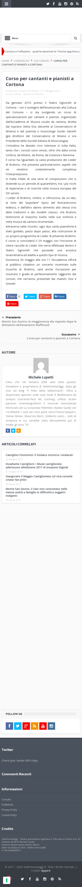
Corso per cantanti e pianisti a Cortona (53, 338)
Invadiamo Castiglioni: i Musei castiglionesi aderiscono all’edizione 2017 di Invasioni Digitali (37, 465)
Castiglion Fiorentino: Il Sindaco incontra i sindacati (39, 455)
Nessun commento (33, 94)
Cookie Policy (9, 815)
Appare (46, 870)
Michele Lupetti (40, 377)
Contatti (6, 799)
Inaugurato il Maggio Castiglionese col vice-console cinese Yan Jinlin (39, 477)
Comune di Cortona (28, 90)
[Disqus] (41, 556)
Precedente (13, 317)
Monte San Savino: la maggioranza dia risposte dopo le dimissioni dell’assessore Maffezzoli (39, 323)
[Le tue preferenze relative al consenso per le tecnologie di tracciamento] (6, 880)
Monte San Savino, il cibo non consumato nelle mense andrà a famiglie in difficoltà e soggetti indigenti (36, 492)
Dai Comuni (15, 94)
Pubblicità (7, 804)
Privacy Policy (9, 809)
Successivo (69, 334)
